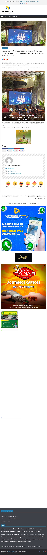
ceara (36, 531)
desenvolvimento (34, 534)
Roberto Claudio (4, 541)
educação (42, 534)
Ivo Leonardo (12, 55)
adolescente (10, 528)
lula (11, 539)
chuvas (39, 531)
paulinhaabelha (28, 539)
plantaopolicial (34, 539)
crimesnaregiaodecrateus (24, 534)
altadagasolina (16, 529)
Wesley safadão (28, 541)
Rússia (11, 541)
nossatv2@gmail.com (16, 518)
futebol (18, 536)
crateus (15, 534)
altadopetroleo (24, 528)
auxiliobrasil (37, 528)
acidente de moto (4, 528)
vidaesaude (22, 541)
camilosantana (30, 531)
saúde (14, 541)
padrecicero (23, 539)
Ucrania (18, 541)
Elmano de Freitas (10, 536)
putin (43, 539)
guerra (40, 537)
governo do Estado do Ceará (32, 537)
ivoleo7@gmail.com (12, 171)
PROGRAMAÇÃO (12, 16)
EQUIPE (6, 16)
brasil (24, 531)
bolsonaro (19, 531)
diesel (39, 534)
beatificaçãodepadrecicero (11, 531)
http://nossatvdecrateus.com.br (14, 173)
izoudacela (5, 539)
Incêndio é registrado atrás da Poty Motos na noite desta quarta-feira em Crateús (12, 195)
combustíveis (9, 534)
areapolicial (31, 529)
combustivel (3, 534)
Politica (40, 539)
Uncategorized (5, 48)
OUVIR (20, 16)
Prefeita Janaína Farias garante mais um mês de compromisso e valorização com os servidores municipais (35, 196)
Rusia (8, 541)
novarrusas (18, 539)
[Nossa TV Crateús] (2, 16)
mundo (14, 539)
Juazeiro (9, 539)
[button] (16, 16)
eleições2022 (3, 537)
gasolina (22, 537)
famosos (15, 536)
